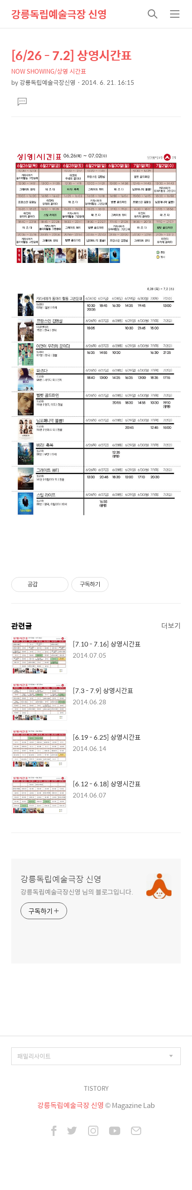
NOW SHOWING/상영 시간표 (48, 71)
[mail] (136, 1132)
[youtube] (114, 1132)
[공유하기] (46, 585)
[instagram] (93, 1132)
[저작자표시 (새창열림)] (113, 584)
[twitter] (72, 1132)
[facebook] (53, 1132)
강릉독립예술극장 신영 (59, 14)
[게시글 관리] (58, 585)
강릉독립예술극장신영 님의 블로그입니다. (77, 891)
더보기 (171, 625)
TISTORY (96, 1088)
